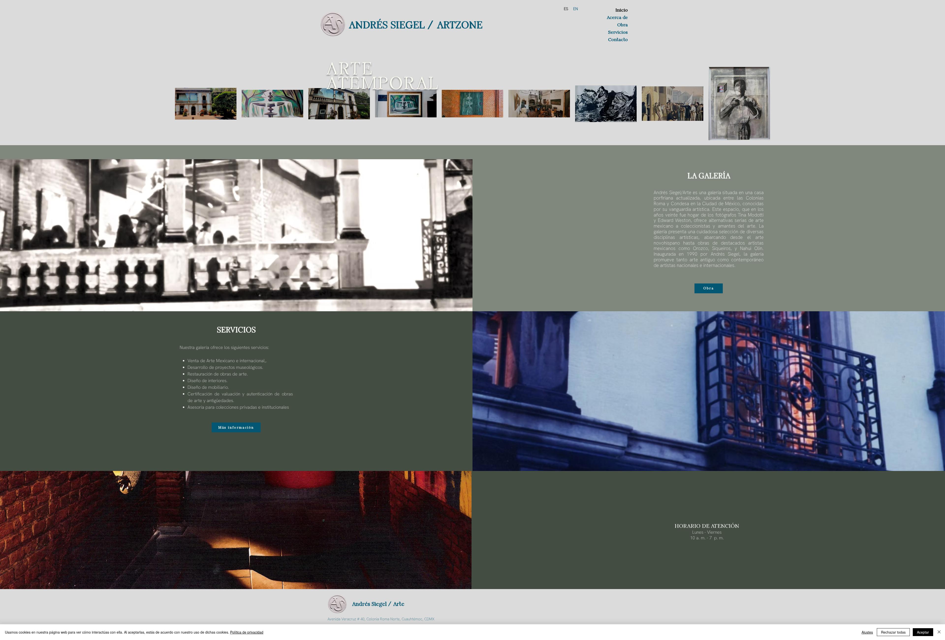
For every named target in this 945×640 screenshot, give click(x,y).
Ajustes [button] (867, 632)
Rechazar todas (893, 632)
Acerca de (617, 17)
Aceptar (923, 632)
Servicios (618, 32)
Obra (622, 25)
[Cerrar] (939, 632)
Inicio (621, 10)
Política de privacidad (246, 632)
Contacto (618, 39)
